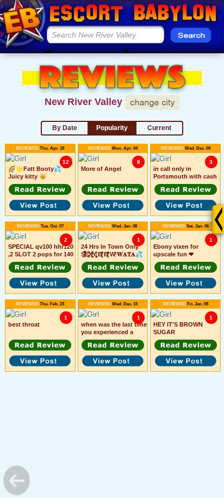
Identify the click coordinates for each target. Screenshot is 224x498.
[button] (40, 189)
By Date (64, 128)
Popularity (112, 128)
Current (159, 128)
